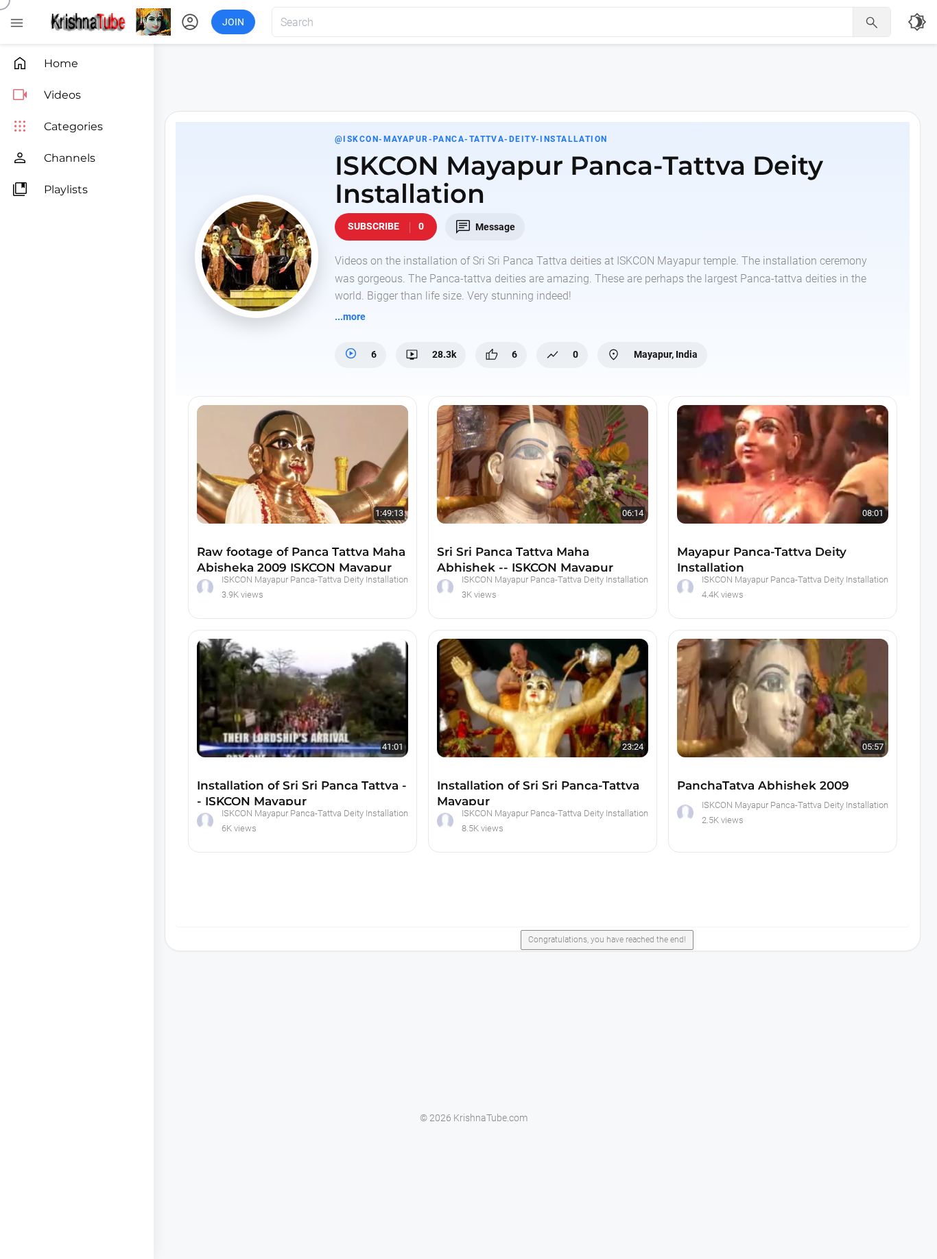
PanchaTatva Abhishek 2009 (763, 785)
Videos (46, 95)
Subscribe (386, 226)
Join (233, 21)
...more (350, 316)
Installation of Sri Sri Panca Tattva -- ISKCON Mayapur (302, 793)
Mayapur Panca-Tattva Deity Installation (761, 559)
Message (485, 226)
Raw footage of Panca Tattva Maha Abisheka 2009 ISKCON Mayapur (301, 559)
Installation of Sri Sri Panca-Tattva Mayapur (538, 793)
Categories (57, 126)
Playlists (50, 189)
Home (45, 63)
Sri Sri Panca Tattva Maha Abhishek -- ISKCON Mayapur (525, 559)
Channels (53, 158)
